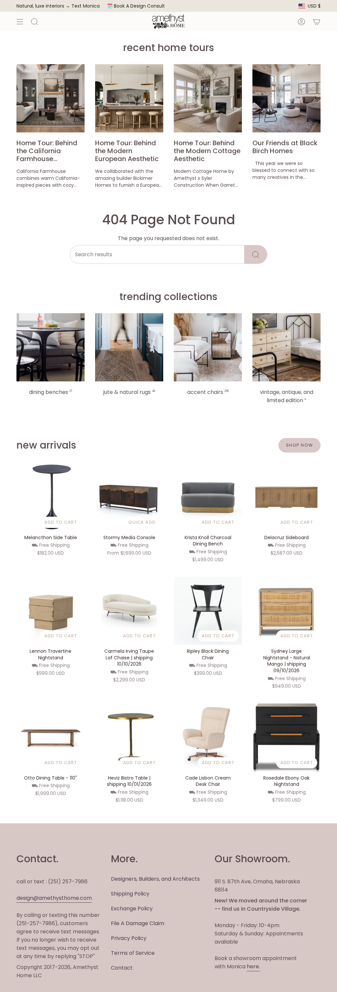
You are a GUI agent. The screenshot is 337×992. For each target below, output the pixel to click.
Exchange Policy (132, 908)
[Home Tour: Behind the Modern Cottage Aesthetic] (208, 98)
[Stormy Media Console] (129, 497)
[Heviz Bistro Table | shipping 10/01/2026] (129, 737)
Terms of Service (133, 953)
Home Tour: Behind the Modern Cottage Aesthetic (207, 151)
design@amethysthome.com (54, 898)
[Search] (256, 254)
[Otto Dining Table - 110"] (50, 737)
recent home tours (168, 48)
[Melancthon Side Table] (50, 497)
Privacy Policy (128, 938)
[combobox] (157, 254)
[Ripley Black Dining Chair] (208, 611)
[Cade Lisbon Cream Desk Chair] (208, 737)
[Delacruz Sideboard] (286, 497)
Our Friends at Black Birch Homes (285, 147)
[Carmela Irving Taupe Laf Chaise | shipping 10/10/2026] (129, 611)
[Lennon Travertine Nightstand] (50, 611)
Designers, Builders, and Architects (155, 879)
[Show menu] (19, 22)
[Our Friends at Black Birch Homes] (286, 98)
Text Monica (85, 6)
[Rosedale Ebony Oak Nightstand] (286, 737)
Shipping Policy (130, 893)
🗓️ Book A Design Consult (136, 6)
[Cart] (316, 22)
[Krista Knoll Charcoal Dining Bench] (208, 497)
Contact (122, 968)
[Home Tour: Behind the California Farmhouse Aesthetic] (50, 98)
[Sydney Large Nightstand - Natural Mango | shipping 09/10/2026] (286, 611)
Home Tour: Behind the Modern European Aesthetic (127, 151)
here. (253, 966)
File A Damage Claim (137, 923)
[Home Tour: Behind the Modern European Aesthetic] (129, 98)
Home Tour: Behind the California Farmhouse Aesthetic (46, 151)
